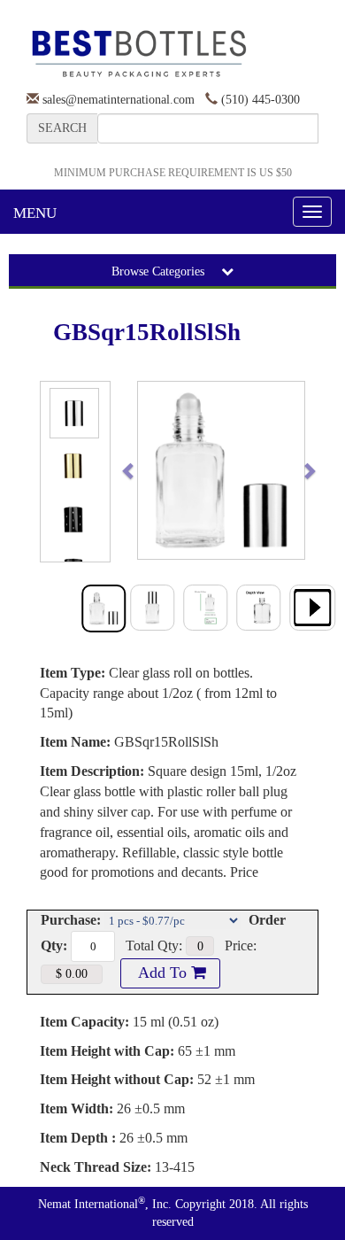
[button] (146, 470)
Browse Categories (159, 271)
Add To (162, 972)
